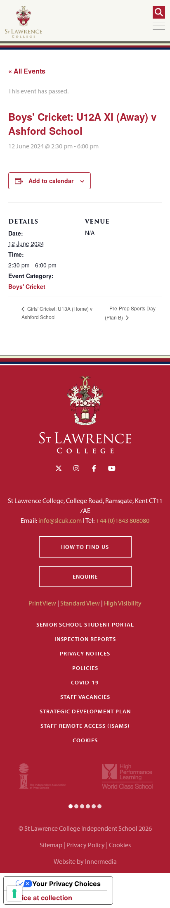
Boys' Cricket (26, 286)
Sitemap (51, 845)
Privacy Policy (85, 845)
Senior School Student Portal (85, 624)
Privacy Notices (85, 653)
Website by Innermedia (85, 861)
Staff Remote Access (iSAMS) (85, 725)
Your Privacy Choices (66, 883)
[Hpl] (127, 775)
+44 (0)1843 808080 (121, 520)
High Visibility (123, 603)
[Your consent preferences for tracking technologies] (14, 893)
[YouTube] (112, 468)
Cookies (85, 740)
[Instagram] (76, 468)
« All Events (26, 71)
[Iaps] (42, 775)
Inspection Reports (85, 639)
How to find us (85, 547)
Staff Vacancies (85, 697)
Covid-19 (85, 682)
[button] (70, 806)
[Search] (159, 12)
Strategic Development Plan (85, 711)
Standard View (80, 603)
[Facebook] (94, 468)
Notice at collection (41, 898)
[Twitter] (58, 468)
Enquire (85, 576)
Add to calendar (50, 180)
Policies (85, 668)
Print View (42, 603)
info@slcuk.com (60, 520)
